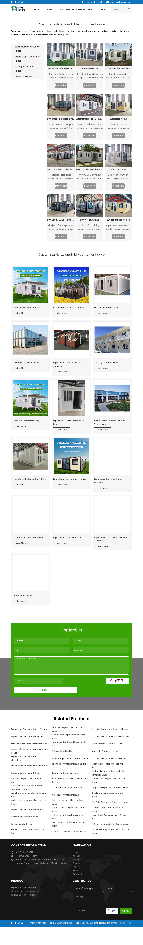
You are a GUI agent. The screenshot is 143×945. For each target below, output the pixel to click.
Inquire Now (61, 85)
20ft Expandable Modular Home (118, 68)
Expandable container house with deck (110, 729)
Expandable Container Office (67, 537)
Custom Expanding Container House (68, 831)
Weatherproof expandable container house (29, 794)
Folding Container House (23, 895)
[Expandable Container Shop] (31, 398)
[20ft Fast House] (118, 155)
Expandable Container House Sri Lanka (68, 422)
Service (70, 9)
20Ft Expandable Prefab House (61, 68)
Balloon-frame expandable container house (29, 802)
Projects (80, 9)
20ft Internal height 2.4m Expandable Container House (89, 119)
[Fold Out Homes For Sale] (112, 285)
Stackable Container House (105, 751)
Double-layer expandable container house (109, 780)
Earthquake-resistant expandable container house (108, 773)
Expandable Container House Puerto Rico (68, 743)
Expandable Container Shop (26, 420)
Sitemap (113, 923)
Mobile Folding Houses (23, 595)
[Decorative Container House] (31, 339)
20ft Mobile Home (89, 68)
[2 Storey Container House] (112, 339)
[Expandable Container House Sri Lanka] (71, 398)
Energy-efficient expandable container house (29, 751)
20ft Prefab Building (89, 220)
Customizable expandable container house (68, 736)
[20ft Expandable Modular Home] (118, 54)
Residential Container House (25, 816)
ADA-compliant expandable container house (69, 809)
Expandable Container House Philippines (25, 758)
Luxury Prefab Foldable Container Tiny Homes (110, 422)
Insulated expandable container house (29, 765)
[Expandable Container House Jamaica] (71, 339)
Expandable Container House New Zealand (110, 539)
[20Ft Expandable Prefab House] (61, 54)
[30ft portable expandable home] (61, 155)
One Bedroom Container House (68, 307)
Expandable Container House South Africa (109, 816)
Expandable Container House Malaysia (110, 736)
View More (21, 313)
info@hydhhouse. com (121, 2)
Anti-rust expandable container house (110, 824)
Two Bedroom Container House (66, 787)
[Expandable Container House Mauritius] (112, 456)
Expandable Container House (25, 887)
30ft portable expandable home (61, 169)
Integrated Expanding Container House (110, 787)
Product (58, 9)
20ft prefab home (118, 119)
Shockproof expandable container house (108, 794)
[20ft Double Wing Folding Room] (61, 205)
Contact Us (102, 9)
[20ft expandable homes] (118, 205)
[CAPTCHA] (117, 681)
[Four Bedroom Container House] (31, 514)
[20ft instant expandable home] (61, 105)
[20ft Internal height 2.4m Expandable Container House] (89, 105)
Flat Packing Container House (25, 891)
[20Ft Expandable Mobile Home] (89, 155)
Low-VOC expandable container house (26, 780)
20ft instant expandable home (61, 119)
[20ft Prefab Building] (89, 205)
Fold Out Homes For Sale (106, 307)
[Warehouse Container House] (31, 285)
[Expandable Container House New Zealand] (112, 514)
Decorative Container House (26, 362)
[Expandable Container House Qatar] (31, 456)
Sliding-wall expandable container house (67, 816)
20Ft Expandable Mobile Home (89, 169)
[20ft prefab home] (118, 105)
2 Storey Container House (106, 362)
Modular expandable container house (29, 743)
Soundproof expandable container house (108, 809)
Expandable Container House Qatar (30, 479)
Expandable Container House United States (68, 765)
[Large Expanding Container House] (71, 456)
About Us (47, 9)
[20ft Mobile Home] (89, 54)
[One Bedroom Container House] (71, 285)
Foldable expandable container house (69, 758)
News (90, 9)
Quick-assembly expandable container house (110, 831)
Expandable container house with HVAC (108, 765)
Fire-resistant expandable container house (28, 831)
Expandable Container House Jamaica (67, 364)
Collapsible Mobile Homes (63, 751)
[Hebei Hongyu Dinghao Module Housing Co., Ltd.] (18, 8)
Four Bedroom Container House (28, 537)
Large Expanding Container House (69, 479)
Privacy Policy (125, 923)
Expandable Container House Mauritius (108, 480)
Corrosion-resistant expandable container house (26, 787)
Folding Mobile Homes (21, 824)
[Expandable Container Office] (71, 514)
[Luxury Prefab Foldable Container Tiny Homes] (112, 398)
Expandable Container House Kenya (28, 736)
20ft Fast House (118, 169)
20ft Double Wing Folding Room (61, 220)
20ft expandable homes (118, 220)
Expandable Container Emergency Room (67, 824)
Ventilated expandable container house (67, 729)
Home (36, 9)
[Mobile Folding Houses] (31, 573)
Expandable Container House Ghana (109, 758)
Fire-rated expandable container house (67, 802)
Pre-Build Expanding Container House (110, 802)
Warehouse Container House (27, 307)
